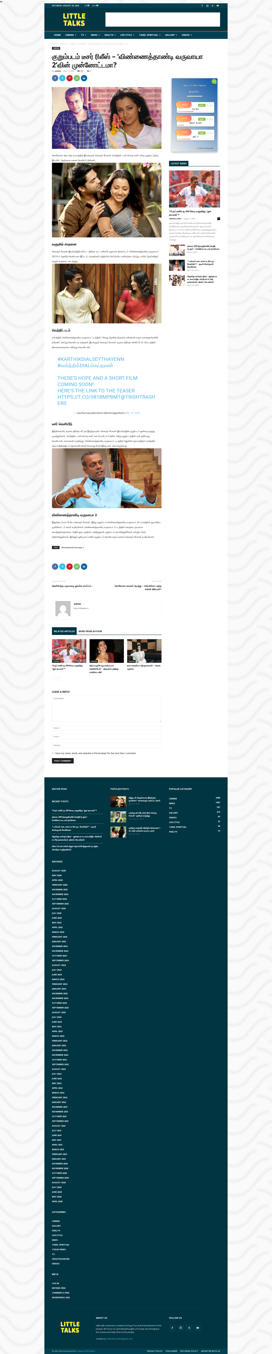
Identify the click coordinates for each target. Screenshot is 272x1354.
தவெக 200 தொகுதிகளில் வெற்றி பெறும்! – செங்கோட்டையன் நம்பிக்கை (203, 247)
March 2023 (58, 1036)
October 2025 (59, 899)
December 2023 (60, 993)
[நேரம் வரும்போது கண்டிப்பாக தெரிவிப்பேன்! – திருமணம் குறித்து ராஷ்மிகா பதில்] (107, 651)
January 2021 (59, 1158)
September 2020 (60, 1177)
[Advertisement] (162, 19)
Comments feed (60, 1292)
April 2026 (57, 880)
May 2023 (56, 1026)
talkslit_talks (175, 218)
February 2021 (59, 1154)
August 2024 (59, 965)
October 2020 (59, 1173)
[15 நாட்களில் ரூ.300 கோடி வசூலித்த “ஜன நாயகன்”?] (69, 651)
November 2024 (60, 951)
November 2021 (60, 1111)
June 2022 (57, 1078)
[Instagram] (207, 5)
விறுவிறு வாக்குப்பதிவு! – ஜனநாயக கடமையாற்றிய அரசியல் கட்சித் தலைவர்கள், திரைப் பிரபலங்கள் (202, 279)
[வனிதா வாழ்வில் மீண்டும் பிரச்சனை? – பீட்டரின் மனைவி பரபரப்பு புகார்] (118, 832)
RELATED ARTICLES (64, 631)
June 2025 (57, 917)
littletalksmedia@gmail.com (120, 1338)
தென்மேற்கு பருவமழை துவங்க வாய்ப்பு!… (72, 585)
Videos (186, 34)
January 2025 (59, 941)
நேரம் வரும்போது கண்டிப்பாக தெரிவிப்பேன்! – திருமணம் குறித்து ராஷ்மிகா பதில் (104, 669)
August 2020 (59, 1182)
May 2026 (56, 875)
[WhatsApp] (77, 78)
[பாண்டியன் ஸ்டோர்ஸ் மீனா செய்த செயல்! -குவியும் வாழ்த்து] (118, 816)
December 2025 (60, 889)
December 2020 (60, 1163)
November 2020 (60, 1168)
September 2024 (60, 960)
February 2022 (59, 1097)
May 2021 (56, 1140)
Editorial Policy (189, 1351)
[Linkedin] (84, 78)
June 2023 (57, 1021)
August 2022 (59, 1069)
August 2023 (59, 1012)
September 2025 (60, 903)
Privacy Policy (155, 1351)
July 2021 (56, 1130)
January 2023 (59, 1045)
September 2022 (60, 1064)
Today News (59, 1249)
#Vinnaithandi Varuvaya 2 (73, 547)
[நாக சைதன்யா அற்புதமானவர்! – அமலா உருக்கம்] (144, 651)
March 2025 (58, 932)
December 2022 (60, 1050)
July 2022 (56, 1073)
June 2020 (57, 1191)
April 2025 (57, 927)
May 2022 (56, 1083)
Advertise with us (210, 1351)
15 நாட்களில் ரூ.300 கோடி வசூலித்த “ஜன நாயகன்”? (74, 810)
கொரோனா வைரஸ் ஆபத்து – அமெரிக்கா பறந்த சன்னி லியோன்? (138, 587)
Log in (55, 1283)
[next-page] (59, 678)
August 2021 (59, 1125)
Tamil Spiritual (148, 34)
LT (86, 5)
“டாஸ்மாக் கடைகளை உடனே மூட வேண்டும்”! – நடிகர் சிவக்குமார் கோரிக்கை (201, 264)
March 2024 (58, 979)
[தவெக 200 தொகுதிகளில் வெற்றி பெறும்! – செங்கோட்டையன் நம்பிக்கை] (177, 250)
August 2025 (59, 908)
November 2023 (60, 998)
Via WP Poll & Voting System (205, 148)
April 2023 (57, 1031)
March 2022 (58, 1092)
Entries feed (59, 1288)
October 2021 (59, 1116)
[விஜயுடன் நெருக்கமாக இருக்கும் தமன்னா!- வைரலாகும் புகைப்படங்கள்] (118, 801)
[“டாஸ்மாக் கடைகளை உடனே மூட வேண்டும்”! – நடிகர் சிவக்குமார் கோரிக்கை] (177, 265)
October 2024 (59, 955)
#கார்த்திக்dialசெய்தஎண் (85, 365)
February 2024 (59, 984)
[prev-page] (54, 678)
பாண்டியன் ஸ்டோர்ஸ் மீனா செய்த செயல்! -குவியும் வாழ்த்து (143, 814)
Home (57, 34)
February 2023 (59, 1040)
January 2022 (59, 1102)
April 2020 (57, 1201)
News (94, 34)
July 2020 (56, 1187)
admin (58, 71)
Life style (126, 34)
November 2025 (60, 894)
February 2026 (59, 884)
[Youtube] (217, 5)
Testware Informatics (85, 1351)
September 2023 (60, 1007)
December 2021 (60, 1106)
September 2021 (60, 1121)
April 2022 (57, 1088)
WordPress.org (61, 1297)
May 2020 (56, 1196)
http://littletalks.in (81, 608)
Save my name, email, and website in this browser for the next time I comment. (95, 753)
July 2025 (56, 913)
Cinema (69, 34)
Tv (82, 34)
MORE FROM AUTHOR (90, 631)
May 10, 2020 (132, 412)
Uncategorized (61, 1258)
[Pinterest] (69, 78)
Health (109, 34)
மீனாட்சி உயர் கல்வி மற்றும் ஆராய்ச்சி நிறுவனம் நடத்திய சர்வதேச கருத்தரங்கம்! (75, 848)
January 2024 (59, 988)
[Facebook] (202, 5)
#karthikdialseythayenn (90, 359)
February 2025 (59, 936)
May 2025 (56, 922)
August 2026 (59, 870)
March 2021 (58, 1149)
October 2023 (59, 1002)
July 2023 (56, 1017)
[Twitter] (212, 5)
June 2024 (57, 974)
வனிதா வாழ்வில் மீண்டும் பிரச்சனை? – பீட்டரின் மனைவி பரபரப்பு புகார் (145, 829)
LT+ (94, 5)
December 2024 (60, 946)
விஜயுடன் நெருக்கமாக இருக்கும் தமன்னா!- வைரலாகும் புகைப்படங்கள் (144, 799)
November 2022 (60, 1054)
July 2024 (56, 969)
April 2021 (57, 1144)
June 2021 (57, 1135)
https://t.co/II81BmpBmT (89, 397)
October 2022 (59, 1059)
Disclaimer (171, 1351)
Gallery (170, 34)
